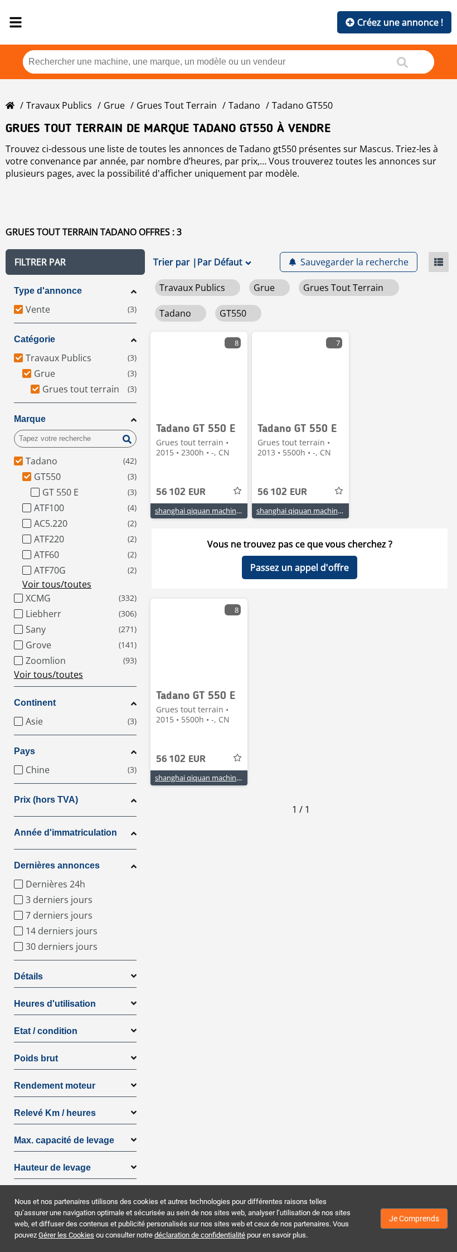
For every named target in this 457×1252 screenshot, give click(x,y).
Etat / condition (45, 1031)
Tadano (244, 105)
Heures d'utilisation (55, 1003)
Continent (35, 702)
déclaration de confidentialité (199, 1235)
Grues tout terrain (177, 105)
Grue (114, 105)
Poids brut (36, 1058)
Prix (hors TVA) (46, 799)
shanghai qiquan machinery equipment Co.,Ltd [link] (232, 511)
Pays (24, 751)
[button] (75, 262)
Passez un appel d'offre (299, 567)
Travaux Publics (59, 105)
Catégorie (34, 339)
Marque (30, 419)
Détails (28, 976)
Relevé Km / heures (55, 1113)
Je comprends (414, 1218)
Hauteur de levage (52, 1167)
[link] (198, 373)
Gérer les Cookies (66, 1235)
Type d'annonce (48, 290)
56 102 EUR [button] (181, 492)
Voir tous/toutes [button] (56, 584)
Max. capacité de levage (64, 1140)
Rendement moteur (54, 1085)
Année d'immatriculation (65, 832)
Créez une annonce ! (400, 22)
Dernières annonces (57, 865)
